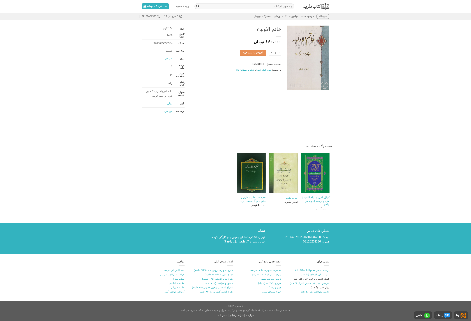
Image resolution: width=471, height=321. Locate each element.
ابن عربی (167, 111)
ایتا (457, 315)
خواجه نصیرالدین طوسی (172, 274)
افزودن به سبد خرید (253, 52)
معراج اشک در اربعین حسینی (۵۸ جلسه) (212, 287)
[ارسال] (198, 6)
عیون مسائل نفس (271, 291)
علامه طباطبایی (177, 283)
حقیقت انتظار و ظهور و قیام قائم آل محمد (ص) (253, 199)
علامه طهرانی (178, 287)
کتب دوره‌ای (280, 16)
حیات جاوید (292, 197)
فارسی (169, 58)
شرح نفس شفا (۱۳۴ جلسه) (219, 274)
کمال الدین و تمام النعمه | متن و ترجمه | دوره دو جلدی (316, 201)
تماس (419, 315)
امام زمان (261, 69)
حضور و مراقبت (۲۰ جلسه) (219, 283)
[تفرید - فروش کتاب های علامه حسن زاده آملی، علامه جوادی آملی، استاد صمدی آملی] (316, 6)
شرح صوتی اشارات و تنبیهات (266, 274)
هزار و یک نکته (273, 287)
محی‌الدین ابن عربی (174, 270)
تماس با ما (222, 315)
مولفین (294, 16)
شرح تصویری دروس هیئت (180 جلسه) (213, 270)
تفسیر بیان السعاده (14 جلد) (315, 274)
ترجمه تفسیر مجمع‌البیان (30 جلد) (312, 270)
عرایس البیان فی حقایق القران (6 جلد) (309, 283)
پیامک (439, 315)
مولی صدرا (179, 278)
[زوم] (324, 85)
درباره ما (249, 315)
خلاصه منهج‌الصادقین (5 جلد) (315, 291)
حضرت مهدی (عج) (245, 69)
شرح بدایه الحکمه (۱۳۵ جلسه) (217, 278)
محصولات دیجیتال (262, 16)
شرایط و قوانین (236, 315)
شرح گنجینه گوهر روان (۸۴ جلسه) (216, 291)
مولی (170, 103)
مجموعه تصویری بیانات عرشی (265, 270)
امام (269, 69)
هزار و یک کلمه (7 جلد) (269, 283)
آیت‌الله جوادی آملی (174, 291)
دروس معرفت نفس (271, 278)
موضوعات (309, 16)
